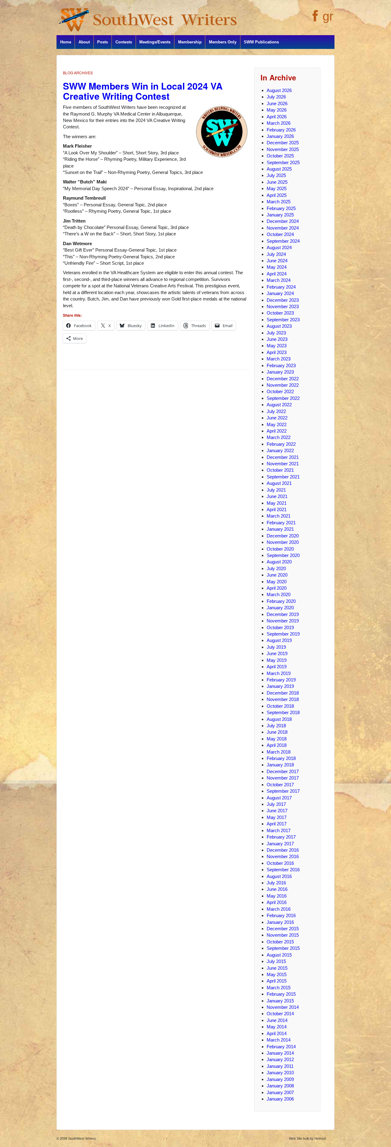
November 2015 (283, 935)
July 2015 (276, 961)
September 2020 (283, 555)
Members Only (222, 42)
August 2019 (279, 640)
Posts (102, 42)
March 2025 (279, 201)
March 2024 (279, 280)
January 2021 (280, 529)
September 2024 (283, 241)
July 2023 (276, 332)
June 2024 (277, 260)
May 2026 (277, 109)
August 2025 (279, 168)
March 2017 (279, 830)
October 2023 (280, 312)
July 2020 (276, 568)
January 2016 (280, 922)
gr (328, 16)
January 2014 (280, 1053)
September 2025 (283, 162)
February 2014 (281, 1046)
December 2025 (283, 142)
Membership (190, 42)
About (84, 42)
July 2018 (276, 725)
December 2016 (283, 850)
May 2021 (277, 503)
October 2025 (280, 155)
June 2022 (277, 417)
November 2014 (283, 1007)
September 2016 (283, 869)
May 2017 (277, 817)
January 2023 (280, 371)
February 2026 (281, 129)
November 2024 (283, 228)
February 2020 (281, 601)
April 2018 (277, 745)
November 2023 (283, 306)
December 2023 (283, 300)
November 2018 (283, 699)
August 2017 (279, 797)
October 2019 (280, 627)
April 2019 (277, 666)
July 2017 (276, 804)
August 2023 (279, 326)
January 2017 (280, 843)
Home (65, 42)
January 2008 (280, 1085)
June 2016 (277, 889)
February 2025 (281, 208)
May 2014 (277, 1026)
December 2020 (283, 535)
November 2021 (283, 463)
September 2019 (283, 633)
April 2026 (277, 116)
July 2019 (276, 647)
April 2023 (277, 352)
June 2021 (277, 496)
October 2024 (280, 234)
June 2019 (277, 653)
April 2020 (277, 588)
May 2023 (277, 345)
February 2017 (281, 836)
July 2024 (276, 254)
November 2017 (283, 777)
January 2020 (280, 607)
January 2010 (280, 1072)
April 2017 (277, 823)
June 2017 (277, 810)
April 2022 (277, 430)
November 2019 (283, 620)
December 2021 (283, 457)
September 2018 (283, 712)
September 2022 (283, 398)
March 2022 (279, 437)
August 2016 (279, 876)
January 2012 (280, 1059)
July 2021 (276, 489)
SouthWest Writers (81, 1138)
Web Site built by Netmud (307, 1138)
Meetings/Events (154, 42)
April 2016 (277, 902)
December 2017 (283, 771)
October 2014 (280, 1013)
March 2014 (279, 1039)
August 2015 (279, 954)
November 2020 (283, 542)
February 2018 (281, 758)
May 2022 (277, 424)
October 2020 (280, 548)
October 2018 (280, 706)
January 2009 (280, 1079)
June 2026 (277, 103)
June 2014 (277, 1020)
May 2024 (277, 267)
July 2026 (276, 96)
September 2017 (283, 791)
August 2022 (279, 404)
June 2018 (277, 732)
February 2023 (281, 365)
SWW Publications (261, 42)
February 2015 (281, 994)
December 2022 (283, 378)
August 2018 (279, 719)
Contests (123, 42)
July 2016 (276, 882)
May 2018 (277, 738)
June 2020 (277, 574)
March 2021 (279, 515)
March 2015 (279, 987)
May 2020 (277, 581)
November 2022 (283, 385)
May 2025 (277, 188)
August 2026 (279, 90)
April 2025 (277, 195)
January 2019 (280, 686)
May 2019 (277, 660)
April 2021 (277, 509)
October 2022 (280, 391)
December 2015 (283, 928)
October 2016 (280, 863)
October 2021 (280, 470)
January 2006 (280, 1098)
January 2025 (280, 214)
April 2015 (277, 980)
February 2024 (281, 287)
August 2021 (279, 483)
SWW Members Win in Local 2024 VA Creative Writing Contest (143, 90)
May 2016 (277, 895)
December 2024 (283, 221)
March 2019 (279, 673)
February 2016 (281, 915)
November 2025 (283, 149)
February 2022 (281, 444)
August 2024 (279, 247)
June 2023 (277, 339)
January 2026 (280, 136)
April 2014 (277, 1033)
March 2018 (279, 751)
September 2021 (283, 476)
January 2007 (280, 1092)
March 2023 (279, 358)
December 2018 (283, 692)
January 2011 (280, 1066)
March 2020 (279, 594)
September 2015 (283, 948)
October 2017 (280, 784)
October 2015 (280, 941)
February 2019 (281, 679)
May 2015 (277, 974)
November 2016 (283, 856)
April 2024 (277, 273)
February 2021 (281, 522)
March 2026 (279, 123)
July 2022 (276, 411)
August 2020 (279, 561)
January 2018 (280, 764)
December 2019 (283, 614)
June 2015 (277, 968)
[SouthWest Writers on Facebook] (314, 19)
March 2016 (279, 909)
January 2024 (280, 293)
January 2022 (280, 450)
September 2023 (283, 319)
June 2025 (277, 182)
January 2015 (280, 1000)
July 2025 (276, 175)
